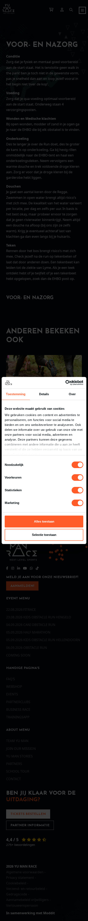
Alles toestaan (44, 521)
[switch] (77, 477)
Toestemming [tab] (15, 394)
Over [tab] (72, 394)
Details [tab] (44, 394)
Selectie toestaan (44, 534)
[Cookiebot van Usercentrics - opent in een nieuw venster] (65, 382)
